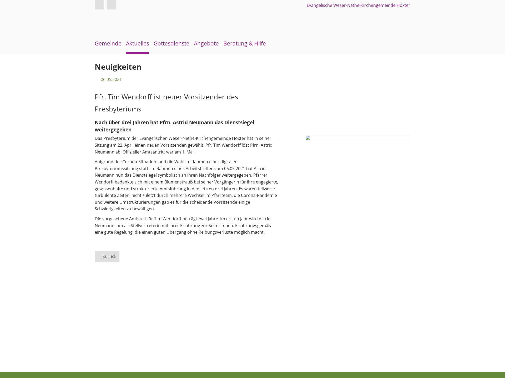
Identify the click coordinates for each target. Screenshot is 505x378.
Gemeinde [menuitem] (108, 43)
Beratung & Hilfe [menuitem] (244, 43)
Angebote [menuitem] (206, 43)
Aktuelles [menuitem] (137, 43)
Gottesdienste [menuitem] (171, 43)
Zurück (109, 256)
